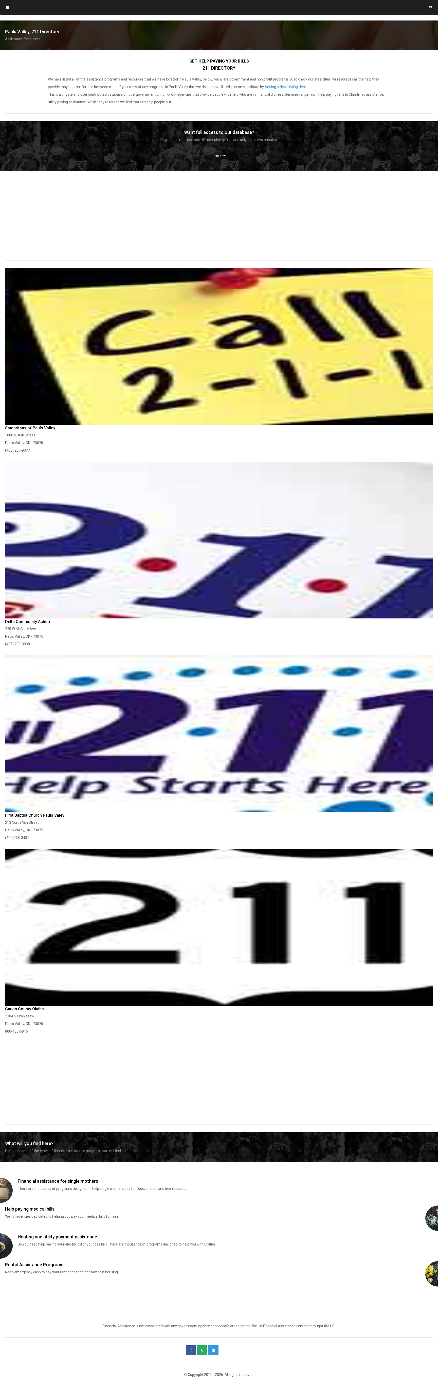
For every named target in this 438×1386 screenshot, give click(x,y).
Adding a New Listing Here (285, 87)
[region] (219, 218)
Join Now (219, 156)
